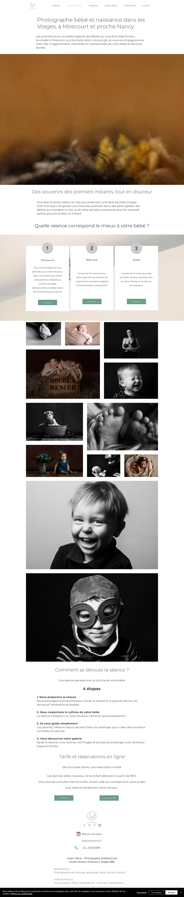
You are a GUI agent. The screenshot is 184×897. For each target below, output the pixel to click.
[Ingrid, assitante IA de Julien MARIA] (76, 847)
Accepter (171, 892)
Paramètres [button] (142, 892)
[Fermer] (180, 892)
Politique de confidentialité (21, 893)
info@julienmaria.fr (91, 840)
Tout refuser (156, 892)
